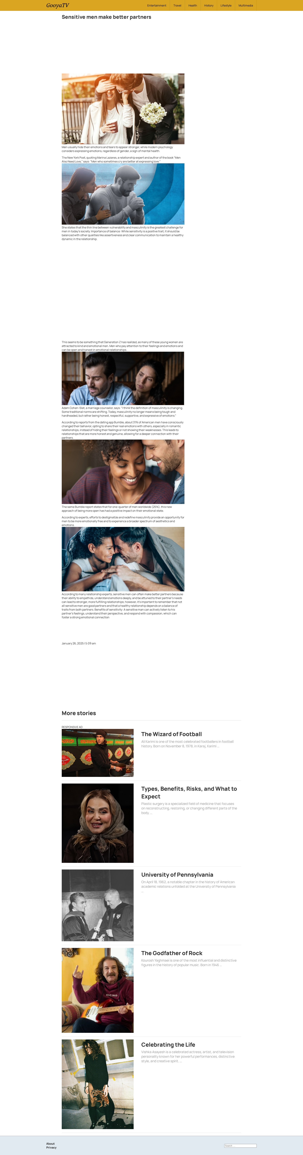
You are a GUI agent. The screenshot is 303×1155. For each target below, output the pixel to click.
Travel (177, 5)
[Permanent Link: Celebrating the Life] (98, 1084)
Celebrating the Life (168, 1044)
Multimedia (246, 5)
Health (192, 5)
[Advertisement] (123, 47)
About (50, 1144)
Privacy (51, 1147)
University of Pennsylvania (177, 874)
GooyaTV (57, 5)
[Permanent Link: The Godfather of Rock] (98, 990)
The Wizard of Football (171, 734)
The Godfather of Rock (171, 953)
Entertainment (156, 5)
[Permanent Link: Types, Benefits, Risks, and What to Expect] (98, 823)
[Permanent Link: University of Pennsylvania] (98, 905)
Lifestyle (226, 5)
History (208, 5)
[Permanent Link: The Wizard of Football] (98, 753)
